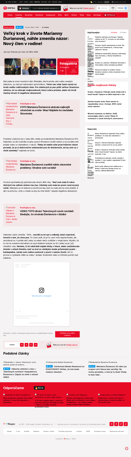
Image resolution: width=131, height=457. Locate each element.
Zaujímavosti (50, 15)
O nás (18, 431)
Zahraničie (39, 15)
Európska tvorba (100, 431)
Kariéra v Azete (48, 431)
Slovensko (28, 15)
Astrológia (97, 15)
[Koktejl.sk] (9, 8)
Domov (10, 15)
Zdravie (74, 15)
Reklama (36, 431)
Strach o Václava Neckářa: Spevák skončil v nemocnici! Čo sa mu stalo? (43, 8)
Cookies (79, 431)
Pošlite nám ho (88, 8)
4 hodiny (114, 32)
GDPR (88, 431)
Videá (82, 15)
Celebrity (18, 15)
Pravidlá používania (65, 431)
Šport (66, 15)
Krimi (60, 15)
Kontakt (26, 431)
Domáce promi (8, 27)
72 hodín (123, 32)
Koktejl (9, 431)
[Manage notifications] (126, 448)
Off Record (111, 15)
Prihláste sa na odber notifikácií (67, 334)
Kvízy (89, 15)
